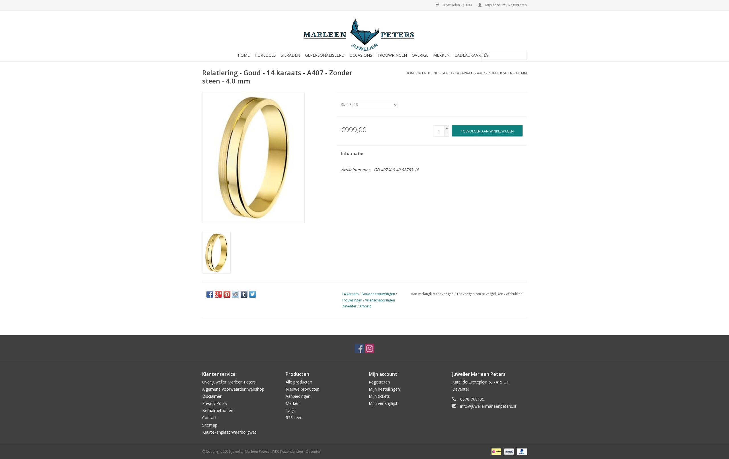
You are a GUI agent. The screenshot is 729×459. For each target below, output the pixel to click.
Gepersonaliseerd (325, 55)
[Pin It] (227, 294)
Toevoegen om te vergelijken (480, 293)
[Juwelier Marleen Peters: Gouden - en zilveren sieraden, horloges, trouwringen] (364, 31)
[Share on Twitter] (252, 294)
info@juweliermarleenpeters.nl (488, 406)
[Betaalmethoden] (496, 451)
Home (244, 55)
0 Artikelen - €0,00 (457, 5)
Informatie (352, 153)
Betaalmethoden (217, 410)
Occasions (360, 55)
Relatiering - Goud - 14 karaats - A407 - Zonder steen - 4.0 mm (472, 73)
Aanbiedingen (298, 396)
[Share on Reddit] (235, 294)
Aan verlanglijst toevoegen (432, 293)
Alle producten (299, 382)
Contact (209, 417)
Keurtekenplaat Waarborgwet (229, 432)
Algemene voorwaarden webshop (233, 389)
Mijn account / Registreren (505, 5)
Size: (346, 104)
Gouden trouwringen (378, 293)
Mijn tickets (379, 396)
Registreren (379, 382)
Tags (290, 410)
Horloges (265, 55)
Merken (441, 55)
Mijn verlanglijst (383, 403)
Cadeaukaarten (471, 55)
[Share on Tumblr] (244, 294)
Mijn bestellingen (384, 389)
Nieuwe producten (303, 389)
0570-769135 (472, 399)
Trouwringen (392, 55)
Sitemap (209, 425)
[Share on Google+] (218, 294)
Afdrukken (514, 293)
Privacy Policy (214, 403)
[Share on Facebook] (209, 294)
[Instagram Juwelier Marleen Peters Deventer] (369, 348)
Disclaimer (212, 396)
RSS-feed (294, 417)
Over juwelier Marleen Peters (229, 382)
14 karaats (350, 293)
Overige (420, 55)
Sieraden (290, 55)
